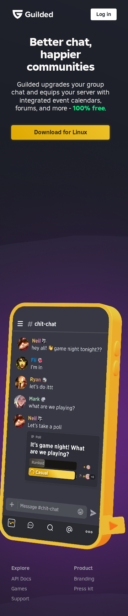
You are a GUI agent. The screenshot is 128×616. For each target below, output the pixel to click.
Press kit (83, 589)
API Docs (21, 579)
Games (19, 589)
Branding (84, 579)
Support (20, 598)
